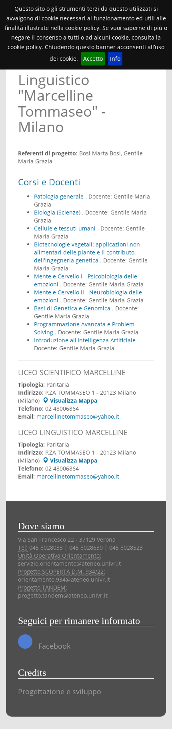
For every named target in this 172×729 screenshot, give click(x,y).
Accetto (93, 58)
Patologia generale (59, 196)
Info (115, 58)
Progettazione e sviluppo (59, 691)
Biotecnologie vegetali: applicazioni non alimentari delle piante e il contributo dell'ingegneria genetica (87, 252)
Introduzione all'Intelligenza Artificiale (85, 340)
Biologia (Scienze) (58, 212)
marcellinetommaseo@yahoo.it (77, 416)
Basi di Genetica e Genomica (73, 308)
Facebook (53, 646)
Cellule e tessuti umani (65, 228)
